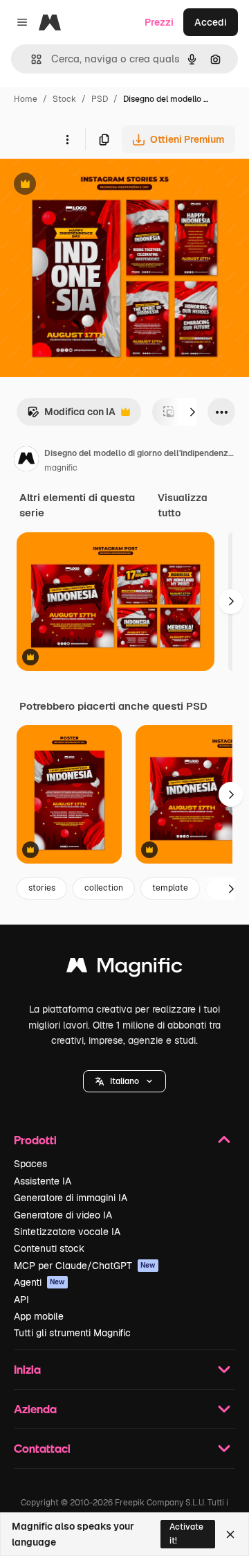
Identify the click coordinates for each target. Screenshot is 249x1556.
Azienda (35, 1408)
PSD (99, 99)
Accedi (210, 22)
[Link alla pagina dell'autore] (26, 460)
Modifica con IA (71, 415)
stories (41, 887)
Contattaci (42, 1448)
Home (25, 99)
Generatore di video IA (63, 1215)
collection (103, 887)
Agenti (39, 1282)
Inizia (27, 1369)
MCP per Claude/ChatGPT (85, 1265)
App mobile (39, 1316)
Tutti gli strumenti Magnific (72, 1333)
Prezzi (159, 22)
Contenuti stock (49, 1248)
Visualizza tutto (183, 505)
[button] (124, 1081)
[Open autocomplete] (31, 59)
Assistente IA (42, 1181)
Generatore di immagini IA (70, 1197)
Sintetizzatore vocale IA (67, 1231)
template (170, 887)
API (21, 1299)
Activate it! (186, 1533)
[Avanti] (192, 412)
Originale (91, 185)
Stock (64, 99)
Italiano (124, 1081)
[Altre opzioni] (67, 139)
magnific (60, 467)
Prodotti (35, 1140)
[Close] (230, 1534)
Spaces (30, 1163)
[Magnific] (124, 968)
